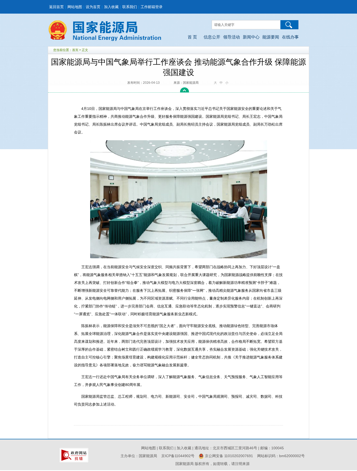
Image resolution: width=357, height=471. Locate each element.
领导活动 (231, 37)
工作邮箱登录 (152, 7)
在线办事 (290, 37)
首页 (75, 50)
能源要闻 (270, 37)
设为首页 (93, 7)
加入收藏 (111, 7)
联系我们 (129, 7)
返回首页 (56, 7)
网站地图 (74, 7)
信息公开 (212, 37)
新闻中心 (251, 37)
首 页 (192, 37)
